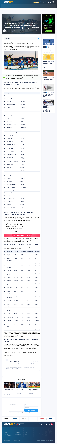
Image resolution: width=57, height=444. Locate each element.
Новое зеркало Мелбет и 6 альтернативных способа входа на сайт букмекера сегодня (48, 65)
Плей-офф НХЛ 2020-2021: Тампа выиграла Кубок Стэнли (48, 95)
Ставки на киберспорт (23, 8)
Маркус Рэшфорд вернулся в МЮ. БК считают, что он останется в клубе (34, 390)
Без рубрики (45, 61)
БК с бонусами (17, 436)
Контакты (6, 430)
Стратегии (15, 8)
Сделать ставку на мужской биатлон (22, 235)
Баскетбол (26, 432)
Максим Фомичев (9, 30)
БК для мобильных (18, 434)
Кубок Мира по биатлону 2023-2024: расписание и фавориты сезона (47, 110)
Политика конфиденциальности (8, 435)
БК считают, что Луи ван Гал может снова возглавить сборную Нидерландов (8, 391)
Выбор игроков (17, 432)
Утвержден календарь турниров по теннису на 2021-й (48, 50)
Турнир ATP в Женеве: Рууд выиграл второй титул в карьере (48, 80)
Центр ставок (27, 428)
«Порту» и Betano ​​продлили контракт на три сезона (22, 390)
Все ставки (26, 436)
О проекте (6, 432)
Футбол (26, 430)
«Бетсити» (28, 218)
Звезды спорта (37, 8)
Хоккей (26, 434)
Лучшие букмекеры (18, 430)
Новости (31, 8)
